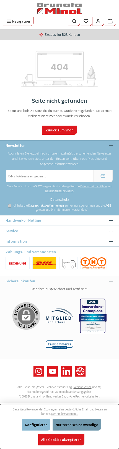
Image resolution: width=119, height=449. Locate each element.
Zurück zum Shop (59, 130)
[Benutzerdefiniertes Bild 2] (68, 263)
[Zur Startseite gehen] (59, 8)
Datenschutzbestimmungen (46, 205)
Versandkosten (83, 387)
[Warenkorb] (110, 21)
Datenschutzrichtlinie (93, 186)
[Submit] (103, 176)
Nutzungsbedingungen (59, 191)
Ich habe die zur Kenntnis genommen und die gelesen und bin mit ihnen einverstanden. (62, 208)
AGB (108, 205)
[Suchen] (74, 21)
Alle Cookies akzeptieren (61, 439)
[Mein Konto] (98, 21)
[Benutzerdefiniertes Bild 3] (93, 263)
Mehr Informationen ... (64, 414)
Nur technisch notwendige (77, 425)
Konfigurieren (36, 425)
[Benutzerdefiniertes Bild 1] (18, 263)
